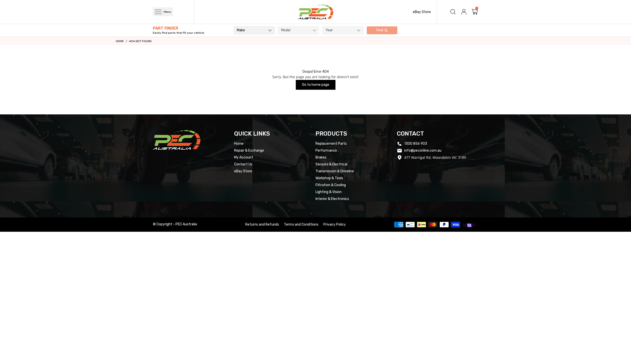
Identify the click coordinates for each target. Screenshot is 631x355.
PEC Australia (186, 224)
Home (120, 41)
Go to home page (315, 85)
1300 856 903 (415, 144)
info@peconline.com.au (422, 150)
